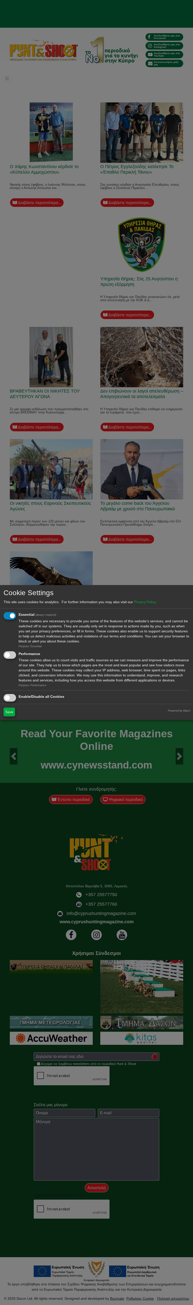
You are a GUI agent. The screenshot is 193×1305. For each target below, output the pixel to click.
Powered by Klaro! (179, 710)
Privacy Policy (145, 602)
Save (9, 712)
